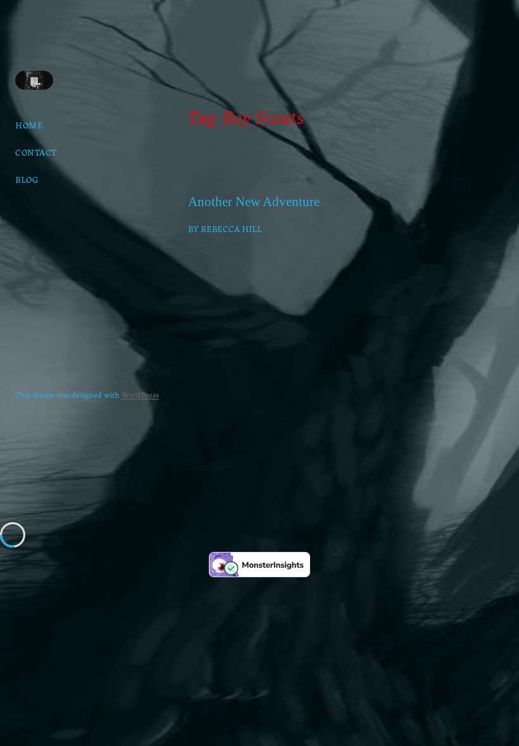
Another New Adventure (254, 202)
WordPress (140, 394)
